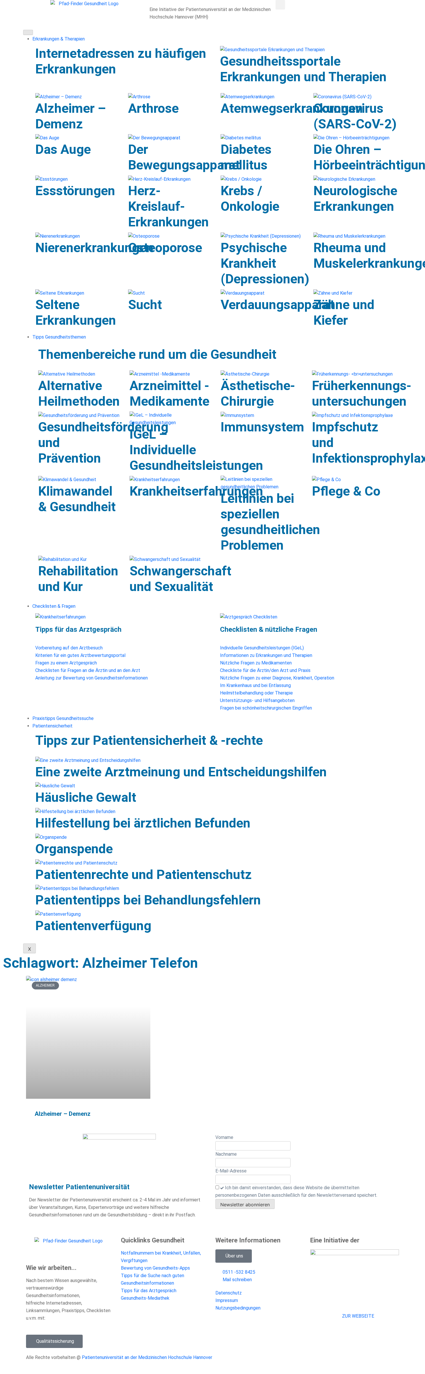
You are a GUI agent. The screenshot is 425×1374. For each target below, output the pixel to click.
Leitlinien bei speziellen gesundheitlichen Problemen (270, 522)
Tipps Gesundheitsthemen (59, 337)
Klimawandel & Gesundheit (77, 498)
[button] (280, 5)
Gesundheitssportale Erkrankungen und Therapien (303, 68)
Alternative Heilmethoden (79, 393)
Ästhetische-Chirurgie (258, 393)
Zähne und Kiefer (343, 312)
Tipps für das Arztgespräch (78, 629)
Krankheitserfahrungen (196, 491)
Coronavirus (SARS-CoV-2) (355, 116)
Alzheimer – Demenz (70, 116)
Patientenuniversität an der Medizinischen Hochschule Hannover (147, 1357)
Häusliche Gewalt (85, 797)
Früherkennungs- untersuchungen (361, 393)
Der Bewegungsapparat (184, 157)
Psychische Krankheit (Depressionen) (265, 263)
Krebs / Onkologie (250, 198)
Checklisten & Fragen (53, 606)
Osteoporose (165, 247)
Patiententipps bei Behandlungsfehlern (148, 900)
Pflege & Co (346, 491)
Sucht (145, 304)
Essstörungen (75, 190)
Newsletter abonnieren (245, 1204)
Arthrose (153, 108)
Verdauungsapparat (278, 304)
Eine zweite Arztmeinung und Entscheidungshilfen (181, 772)
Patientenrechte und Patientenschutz (143, 874)
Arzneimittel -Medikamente (169, 393)
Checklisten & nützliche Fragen (268, 629)
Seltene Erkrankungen (75, 312)
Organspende (74, 848)
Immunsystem (262, 427)
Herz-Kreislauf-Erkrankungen (168, 206)
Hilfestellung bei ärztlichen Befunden (142, 823)
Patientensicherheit (52, 726)
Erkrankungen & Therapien (58, 39)
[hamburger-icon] (28, 32)
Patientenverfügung (93, 925)
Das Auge (63, 149)
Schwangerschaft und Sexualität (180, 578)
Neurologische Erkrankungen (355, 198)
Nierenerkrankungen (94, 247)
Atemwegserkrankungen (292, 108)
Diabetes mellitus (246, 157)
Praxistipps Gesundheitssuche (63, 718)
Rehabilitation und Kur (78, 578)
